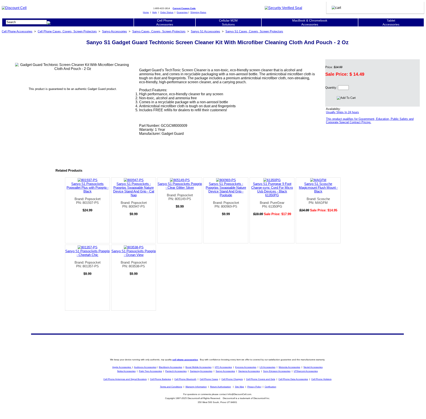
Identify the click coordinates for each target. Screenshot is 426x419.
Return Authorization (220, 386)
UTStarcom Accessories (306, 371)
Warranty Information (196, 386)
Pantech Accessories (176, 371)
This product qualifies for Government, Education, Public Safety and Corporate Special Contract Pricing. (370, 120)
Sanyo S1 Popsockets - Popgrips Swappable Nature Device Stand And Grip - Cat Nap (133, 189)
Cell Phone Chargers (232, 379)
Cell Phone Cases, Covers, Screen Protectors (67, 31)
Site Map (239, 386)
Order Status (166, 12)
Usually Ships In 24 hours (342, 112)
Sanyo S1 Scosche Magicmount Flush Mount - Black (318, 187)
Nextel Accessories (313, 367)
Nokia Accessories (126, 371)
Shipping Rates (198, 12)
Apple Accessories (122, 367)
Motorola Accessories (289, 367)
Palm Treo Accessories (150, 371)
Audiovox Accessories (145, 367)
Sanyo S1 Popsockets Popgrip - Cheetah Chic (87, 253)
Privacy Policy (254, 386)
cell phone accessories (185, 359)
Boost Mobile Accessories (198, 367)
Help (154, 12)
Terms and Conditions (171, 386)
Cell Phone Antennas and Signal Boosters (125, 379)
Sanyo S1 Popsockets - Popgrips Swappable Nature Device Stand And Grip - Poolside (226, 189)
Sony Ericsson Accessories (276, 371)
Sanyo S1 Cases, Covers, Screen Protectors (254, 31)
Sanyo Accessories (114, 31)
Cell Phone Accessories (17, 31)
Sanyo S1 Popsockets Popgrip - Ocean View (133, 253)
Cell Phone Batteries (160, 379)
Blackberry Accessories (170, 367)
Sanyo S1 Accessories (205, 31)
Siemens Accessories (249, 371)
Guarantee (182, 12)
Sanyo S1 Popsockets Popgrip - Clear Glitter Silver (180, 185)
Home (146, 12)
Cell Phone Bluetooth (185, 379)
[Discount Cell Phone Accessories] (14, 8)
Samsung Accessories (201, 371)
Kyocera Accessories (245, 367)
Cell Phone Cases (209, 379)
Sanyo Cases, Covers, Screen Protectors (158, 31)
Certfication (270, 386)
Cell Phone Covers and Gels (260, 379)
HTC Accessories (223, 367)
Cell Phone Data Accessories (293, 379)
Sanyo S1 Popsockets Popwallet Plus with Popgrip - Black (87, 187)
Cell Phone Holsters (321, 379)
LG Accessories (267, 367)
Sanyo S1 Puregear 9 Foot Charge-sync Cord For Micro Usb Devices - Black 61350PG (272, 189)
